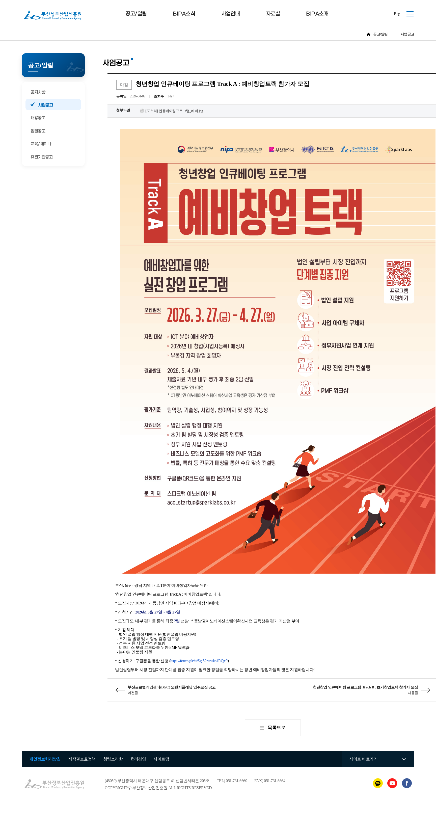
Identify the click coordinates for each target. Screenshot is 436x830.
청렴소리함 (113, 759)
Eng (397, 14)
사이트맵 (161, 759)
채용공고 (38, 118)
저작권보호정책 (82, 759)
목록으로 (276, 727)
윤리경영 (138, 759)
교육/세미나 (41, 144)
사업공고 (45, 105)
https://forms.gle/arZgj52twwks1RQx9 (199, 661)
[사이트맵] (408, 13)
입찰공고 (38, 131)
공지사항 (38, 92)
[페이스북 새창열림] (407, 783)
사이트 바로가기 (363, 759)
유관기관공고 (41, 157)
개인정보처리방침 (45, 759)
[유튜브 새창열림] (392, 783)
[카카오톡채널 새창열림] (378, 783)
